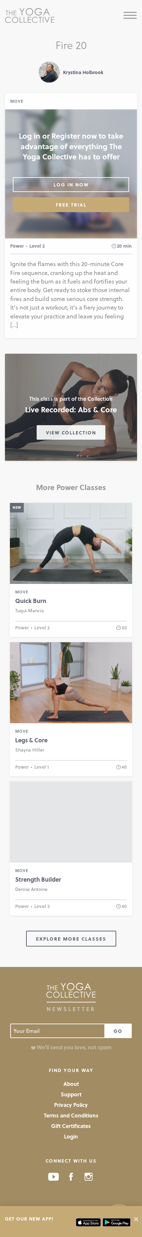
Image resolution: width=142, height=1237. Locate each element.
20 (119, 245)
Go (118, 1031)
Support (71, 1094)
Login (71, 1136)
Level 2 (37, 245)
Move (16, 101)
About (71, 1083)
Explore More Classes (71, 938)
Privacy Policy (71, 1105)
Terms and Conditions (71, 1115)
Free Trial (71, 204)
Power (17, 245)
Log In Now (71, 184)
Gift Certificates (71, 1126)
